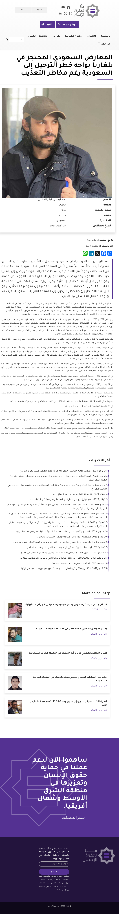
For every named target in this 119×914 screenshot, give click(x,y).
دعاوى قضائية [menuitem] (73, 36)
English (39, 10)
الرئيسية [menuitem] (106, 36)
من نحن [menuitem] (107, 45)
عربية (23, 10)
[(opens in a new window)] (68, 8)
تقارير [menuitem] (58, 37)
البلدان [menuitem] (93, 37)
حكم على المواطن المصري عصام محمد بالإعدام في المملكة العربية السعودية (70, 679)
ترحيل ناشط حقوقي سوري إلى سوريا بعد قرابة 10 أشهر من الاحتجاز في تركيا (68, 703)
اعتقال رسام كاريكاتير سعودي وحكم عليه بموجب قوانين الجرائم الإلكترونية (66, 605)
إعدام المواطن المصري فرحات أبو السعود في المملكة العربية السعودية (68, 653)
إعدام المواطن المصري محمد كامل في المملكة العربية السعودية (71, 629)
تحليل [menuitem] (32, 36)
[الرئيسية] (88, 10)
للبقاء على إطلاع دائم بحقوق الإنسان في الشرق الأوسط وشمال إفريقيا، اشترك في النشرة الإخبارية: (54, 854)
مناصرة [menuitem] (43, 36)
